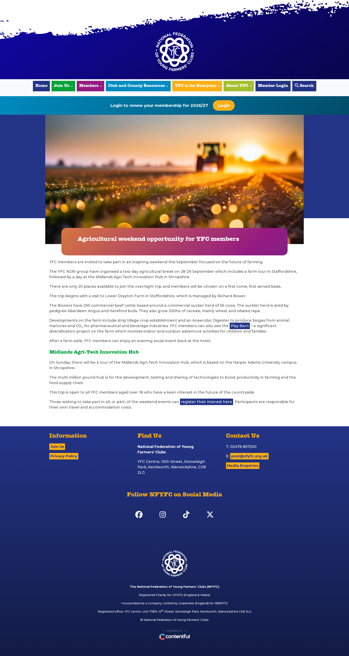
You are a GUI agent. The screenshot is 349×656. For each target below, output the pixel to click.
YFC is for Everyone (195, 86)
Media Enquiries (242, 465)
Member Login (273, 86)
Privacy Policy (63, 456)
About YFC (237, 86)
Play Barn (240, 326)
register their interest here (206, 402)
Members (89, 86)
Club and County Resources (136, 86)
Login (224, 105)
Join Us (61, 86)
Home (41, 86)
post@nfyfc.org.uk (249, 456)
